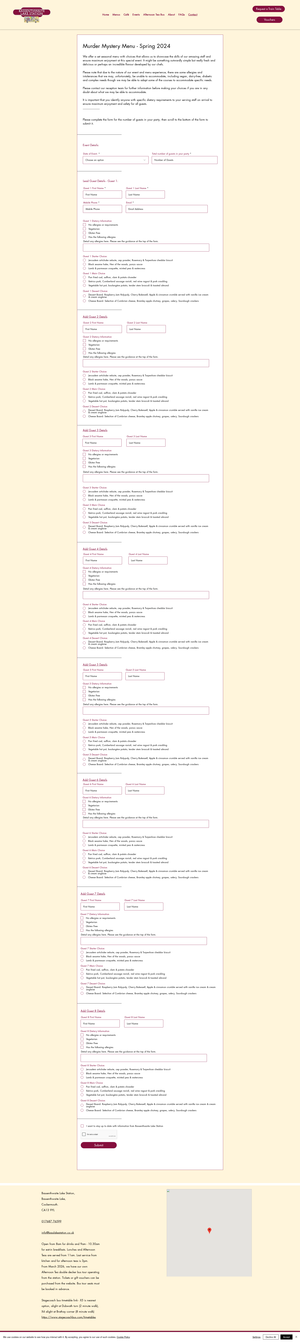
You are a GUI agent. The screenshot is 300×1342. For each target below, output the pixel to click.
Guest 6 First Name (93, 784)
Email (129, 202)
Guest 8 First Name (91, 1017)
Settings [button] (256, 1337)
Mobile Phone (90, 202)
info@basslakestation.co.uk (58, 1232)
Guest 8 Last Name (135, 1017)
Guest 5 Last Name (136, 670)
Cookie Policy (123, 1337)
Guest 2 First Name (93, 322)
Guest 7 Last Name (135, 900)
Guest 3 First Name (93, 436)
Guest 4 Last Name (139, 554)
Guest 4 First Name (93, 554)
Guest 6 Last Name (136, 784)
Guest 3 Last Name (137, 436)
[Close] (296, 1336)
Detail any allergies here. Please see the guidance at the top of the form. (121, 241)
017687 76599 (51, 1221)
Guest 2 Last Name (137, 322)
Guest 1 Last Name (136, 188)
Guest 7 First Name (91, 900)
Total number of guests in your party (170, 154)
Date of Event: (90, 154)
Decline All (271, 1337)
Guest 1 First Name (93, 188)
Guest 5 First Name (93, 670)
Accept (286, 1337)
